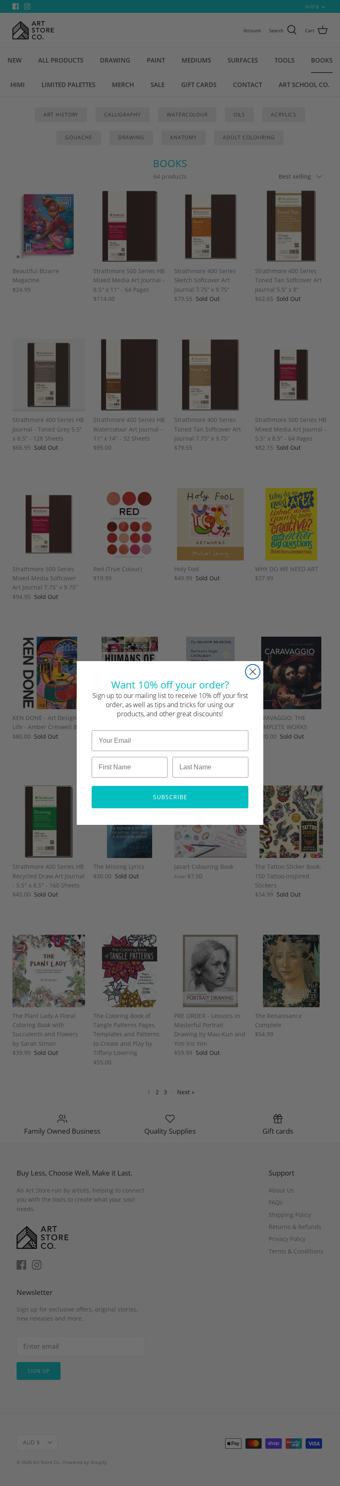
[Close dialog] (252, 671)
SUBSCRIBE (170, 797)
